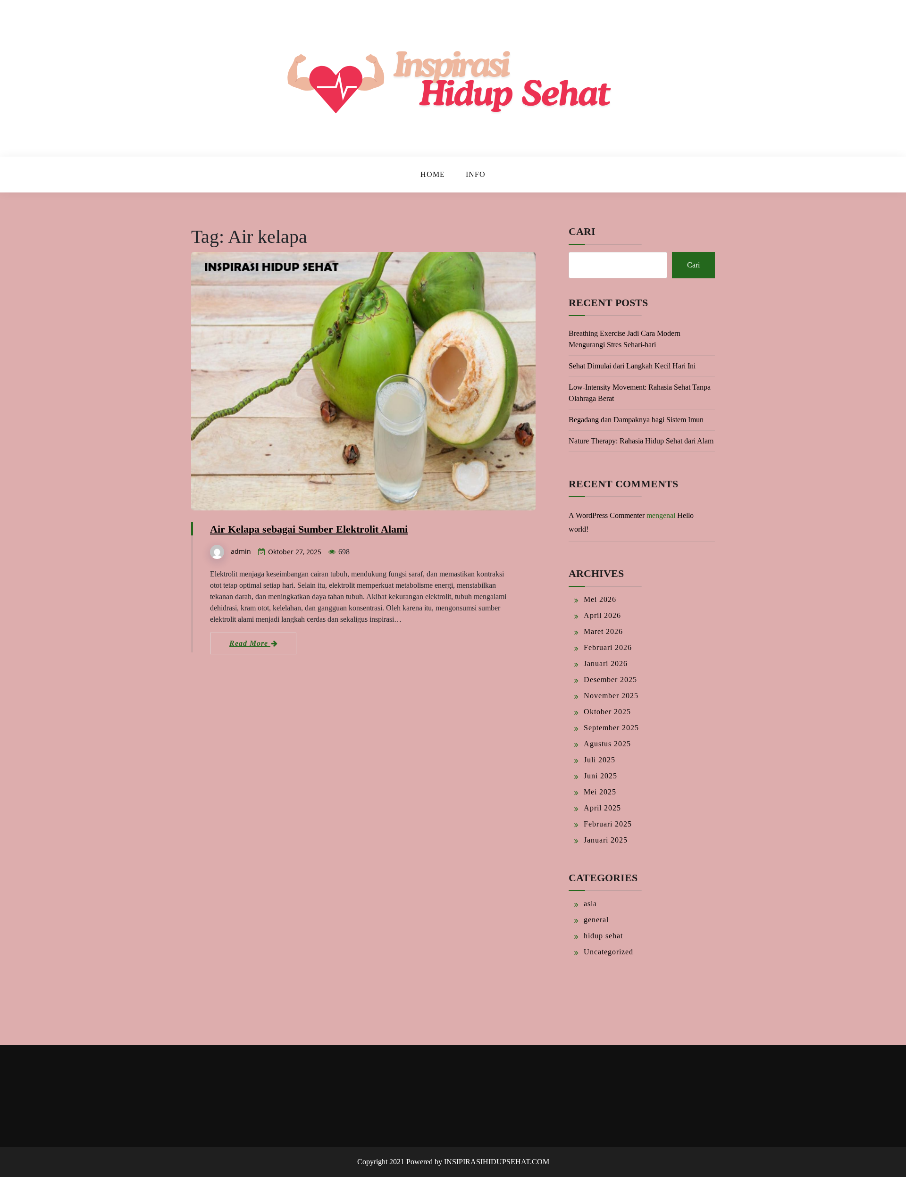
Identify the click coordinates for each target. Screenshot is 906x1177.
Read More (249, 643)
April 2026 (602, 615)
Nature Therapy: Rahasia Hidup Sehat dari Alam (641, 441)
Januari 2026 (606, 663)
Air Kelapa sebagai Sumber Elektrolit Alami (309, 529)
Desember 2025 (610, 680)
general (596, 920)
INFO (476, 174)
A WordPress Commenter (607, 515)
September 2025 (611, 728)
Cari (582, 231)
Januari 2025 (606, 840)
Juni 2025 (600, 776)
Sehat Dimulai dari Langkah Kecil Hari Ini (632, 366)
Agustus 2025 (607, 744)
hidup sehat (603, 936)
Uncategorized (608, 952)
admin (241, 551)
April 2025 (602, 808)
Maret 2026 (603, 631)
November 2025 (611, 696)
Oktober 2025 (607, 712)
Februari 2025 (608, 824)
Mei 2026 (600, 599)
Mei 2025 (600, 792)
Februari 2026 (608, 647)
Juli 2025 (599, 760)
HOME (432, 174)
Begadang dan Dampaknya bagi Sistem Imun (636, 420)
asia (590, 904)
